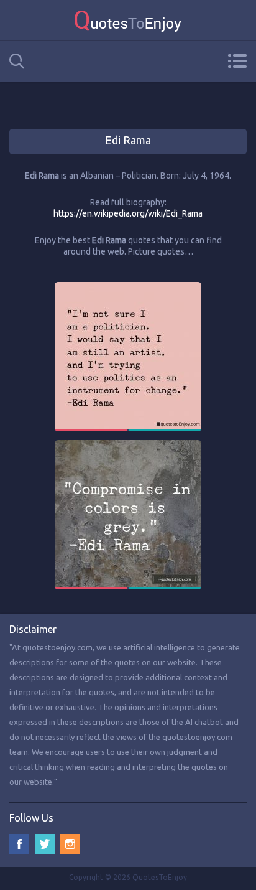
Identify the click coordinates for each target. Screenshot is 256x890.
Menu (237, 61)
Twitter (45, 844)
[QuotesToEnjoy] (128, 20)
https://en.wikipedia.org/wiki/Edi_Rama (128, 213)
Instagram (70, 844)
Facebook (19, 844)
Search (16, 61)
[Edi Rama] (128, 287)
